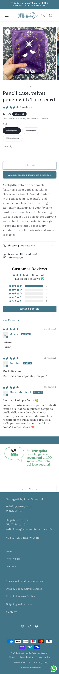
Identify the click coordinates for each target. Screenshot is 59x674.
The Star (13, 131)
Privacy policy (43, 657)
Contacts (11, 611)
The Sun (33, 131)
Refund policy (26, 657)
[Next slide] (36, 488)
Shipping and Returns (19, 604)
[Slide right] (36, 86)
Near (9, 550)
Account (11, 566)
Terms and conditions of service (25, 581)
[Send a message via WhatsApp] (53, 668)
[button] (7, 15)
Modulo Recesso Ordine (20, 596)
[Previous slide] (22, 488)
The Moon (14, 139)
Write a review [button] (29, 308)
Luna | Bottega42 (27, 653)
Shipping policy (41, 662)
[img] (11, 329)
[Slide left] (22, 86)
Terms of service (22, 662)
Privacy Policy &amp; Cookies (24, 588)
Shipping (22, 118)
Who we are (13, 558)
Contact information (31, 667)
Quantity (8, 146)
